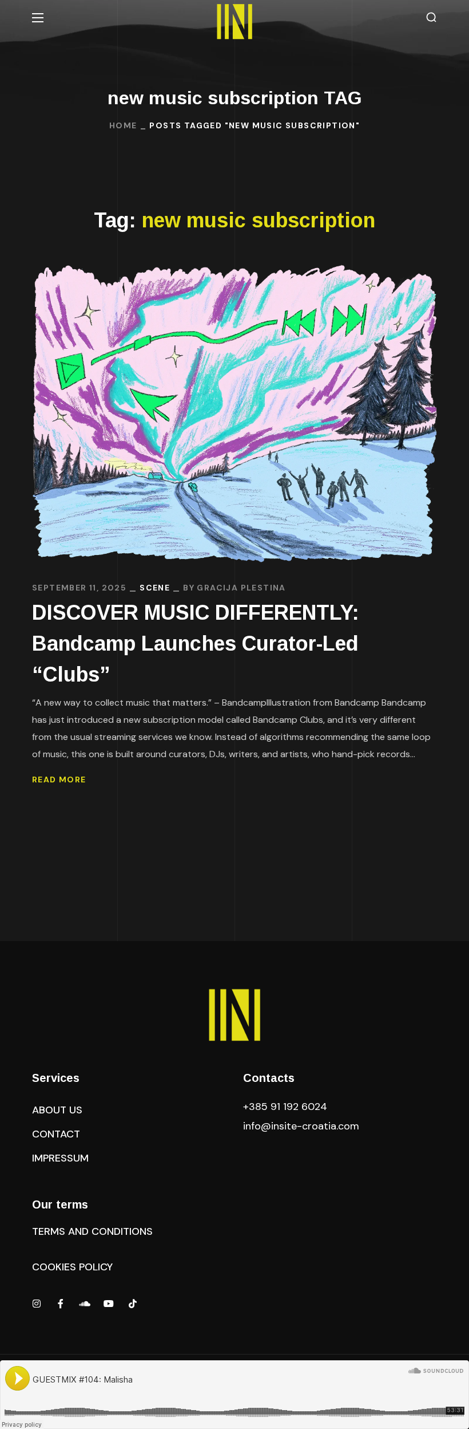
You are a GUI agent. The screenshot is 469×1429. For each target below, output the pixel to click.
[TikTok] (133, 1303)
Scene (155, 587)
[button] (431, 17)
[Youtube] (109, 1303)
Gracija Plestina (241, 587)
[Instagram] (36, 1303)
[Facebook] (60, 1303)
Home (123, 125)
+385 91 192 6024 (286, 1106)
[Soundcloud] (84, 1303)
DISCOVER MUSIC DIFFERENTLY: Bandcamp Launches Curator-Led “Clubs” (195, 643)
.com (301, 1126)
